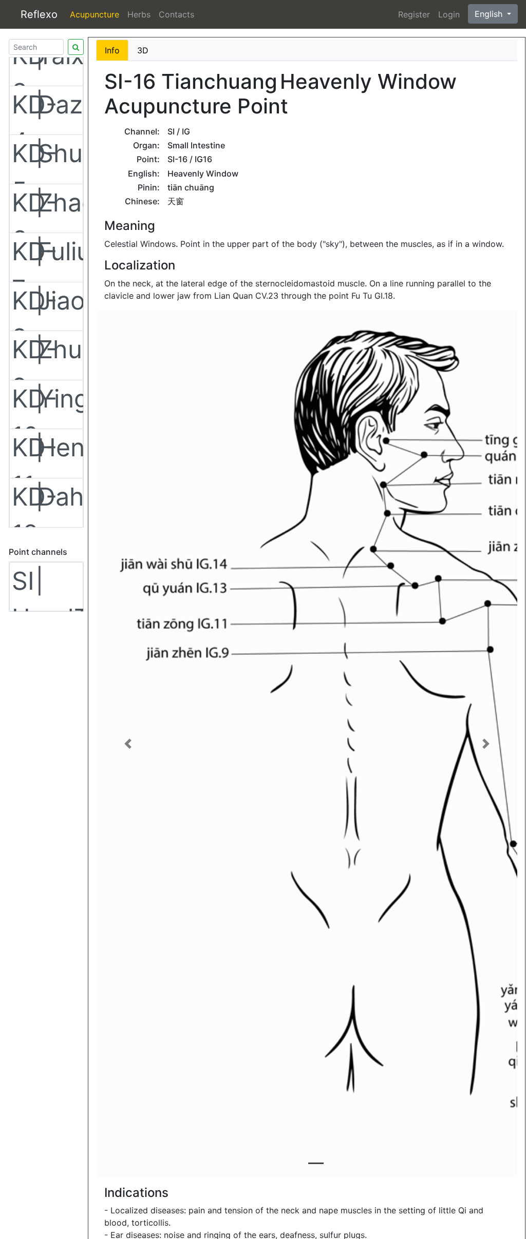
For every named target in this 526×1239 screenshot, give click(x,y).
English (490, 14)
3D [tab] (142, 50)
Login (449, 14)
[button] (127, 743)
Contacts (176, 14)
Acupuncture (94, 14)
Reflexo (39, 14)
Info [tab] (112, 50)
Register (414, 14)
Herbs (139, 14)
